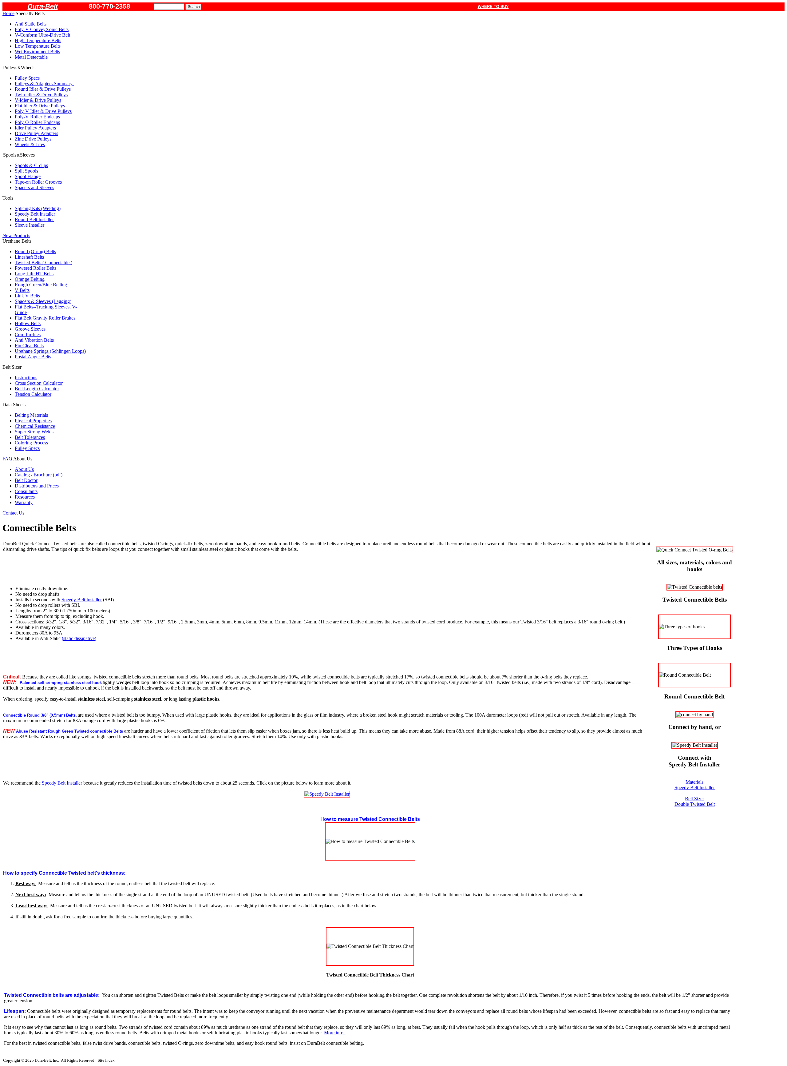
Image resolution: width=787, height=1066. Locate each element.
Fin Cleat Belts (29, 345)
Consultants (26, 491)
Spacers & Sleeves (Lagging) (43, 301)
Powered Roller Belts (35, 268)
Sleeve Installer (29, 225)
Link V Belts (27, 295)
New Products (16, 235)
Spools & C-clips (31, 165)
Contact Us (13, 512)
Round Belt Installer (34, 219)
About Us (24, 469)
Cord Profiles (28, 334)
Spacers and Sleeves (34, 187)
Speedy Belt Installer (35, 214)
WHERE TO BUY (493, 6)
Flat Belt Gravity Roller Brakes (45, 317)
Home (8, 13)
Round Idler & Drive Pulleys (43, 89)
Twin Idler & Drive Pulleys (41, 94)
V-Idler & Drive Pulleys (38, 100)
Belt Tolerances (30, 437)
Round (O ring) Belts (35, 251)
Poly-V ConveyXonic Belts (42, 29)
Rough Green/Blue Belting (41, 284)
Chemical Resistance (35, 426)
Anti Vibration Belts (34, 340)
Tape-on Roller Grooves (38, 182)
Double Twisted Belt (694, 804)
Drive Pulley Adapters (36, 133)
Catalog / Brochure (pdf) (38, 474)
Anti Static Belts (30, 23)
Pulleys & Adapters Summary (44, 83)
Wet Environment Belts (37, 51)
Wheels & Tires (30, 144)
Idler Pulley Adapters (35, 127)
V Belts (22, 290)
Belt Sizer (694, 798)
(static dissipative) (79, 638)
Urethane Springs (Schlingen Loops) (50, 351)
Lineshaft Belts (29, 257)
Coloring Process (31, 442)
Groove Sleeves (30, 329)
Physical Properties (33, 420)
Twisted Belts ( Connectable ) (43, 262)
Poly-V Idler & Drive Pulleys (43, 111)
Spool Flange (28, 176)
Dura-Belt (43, 6)
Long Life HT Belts (34, 273)
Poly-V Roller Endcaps (37, 116)
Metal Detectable (31, 57)
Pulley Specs (27, 78)
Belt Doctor (26, 480)
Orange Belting (30, 279)
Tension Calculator (33, 394)
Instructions (26, 377)
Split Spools (26, 170)
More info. (334, 1032)
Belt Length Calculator (37, 388)
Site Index (106, 1060)
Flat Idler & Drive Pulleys (40, 105)
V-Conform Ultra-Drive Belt (42, 35)
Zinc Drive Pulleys (33, 138)
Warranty (24, 502)
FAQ (7, 458)
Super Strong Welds (34, 431)
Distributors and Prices (37, 485)
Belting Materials (31, 415)
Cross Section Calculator (39, 383)
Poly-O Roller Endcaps (37, 122)
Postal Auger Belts (33, 356)
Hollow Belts (28, 323)
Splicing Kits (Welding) (38, 208)
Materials (694, 782)
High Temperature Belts (38, 40)
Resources (25, 496)
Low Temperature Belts (38, 46)
